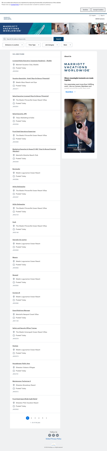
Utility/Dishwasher (19, 186)
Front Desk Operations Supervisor (24, 131)
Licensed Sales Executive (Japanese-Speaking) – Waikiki (32, 61)
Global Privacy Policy (53, 439)
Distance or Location (12, 45)
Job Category (49, 45)
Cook (14, 222)
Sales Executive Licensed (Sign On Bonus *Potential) (31, 96)
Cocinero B (16, 293)
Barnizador (16, 169)
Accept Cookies (98, 10)
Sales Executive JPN (20, 114)
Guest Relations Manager (21, 310)
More (65, 45)
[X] (49, 435)
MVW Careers (100, 19)
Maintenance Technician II (22, 381)
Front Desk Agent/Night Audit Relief (25, 399)
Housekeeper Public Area (21, 363)
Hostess (15, 346)
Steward (15, 275)
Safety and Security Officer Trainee (25, 328)
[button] (79, 126)
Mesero (15, 257)
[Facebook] (53, 435)
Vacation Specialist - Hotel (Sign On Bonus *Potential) (31, 78)
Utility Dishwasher (19, 204)
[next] (46, 418)
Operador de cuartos (20, 240)
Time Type (32, 45)
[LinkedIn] (57, 435)
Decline (85, 10)
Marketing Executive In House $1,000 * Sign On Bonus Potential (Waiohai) (34, 150)
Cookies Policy (15, 4)
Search (58, 39)
